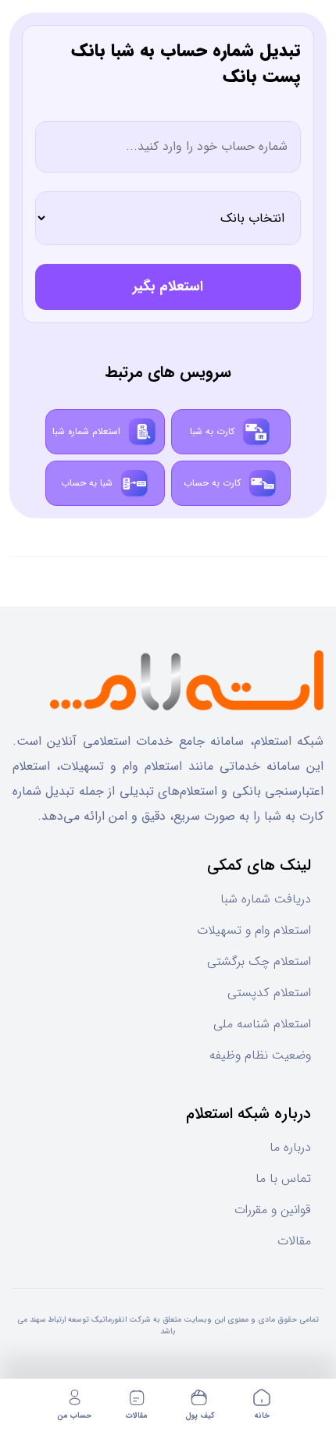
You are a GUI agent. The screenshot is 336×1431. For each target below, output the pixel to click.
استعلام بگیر (168, 286)
